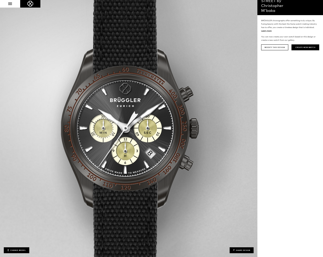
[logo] (30, 4)
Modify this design (275, 47)
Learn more (266, 31)
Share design (242, 250)
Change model (18, 250)
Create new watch (305, 47)
